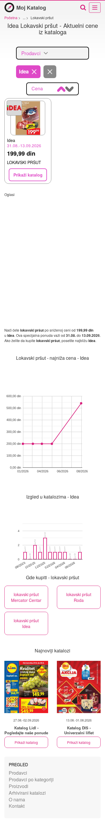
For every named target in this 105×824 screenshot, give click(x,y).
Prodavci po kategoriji (31, 779)
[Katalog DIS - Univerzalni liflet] (79, 687)
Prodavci (18, 772)
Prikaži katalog (26, 742)
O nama (17, 799)
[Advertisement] (52, 249)
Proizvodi (18, 786)
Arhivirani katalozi (27, 792)
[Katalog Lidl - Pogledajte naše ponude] (26, 687)
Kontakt (16, 806)
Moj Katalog (31, 7)
